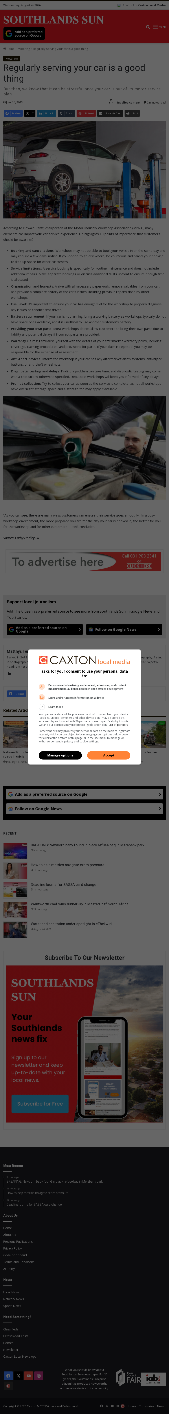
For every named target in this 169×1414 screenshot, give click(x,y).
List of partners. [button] (119, 725)
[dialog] (84, 707)
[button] (84, 707)
